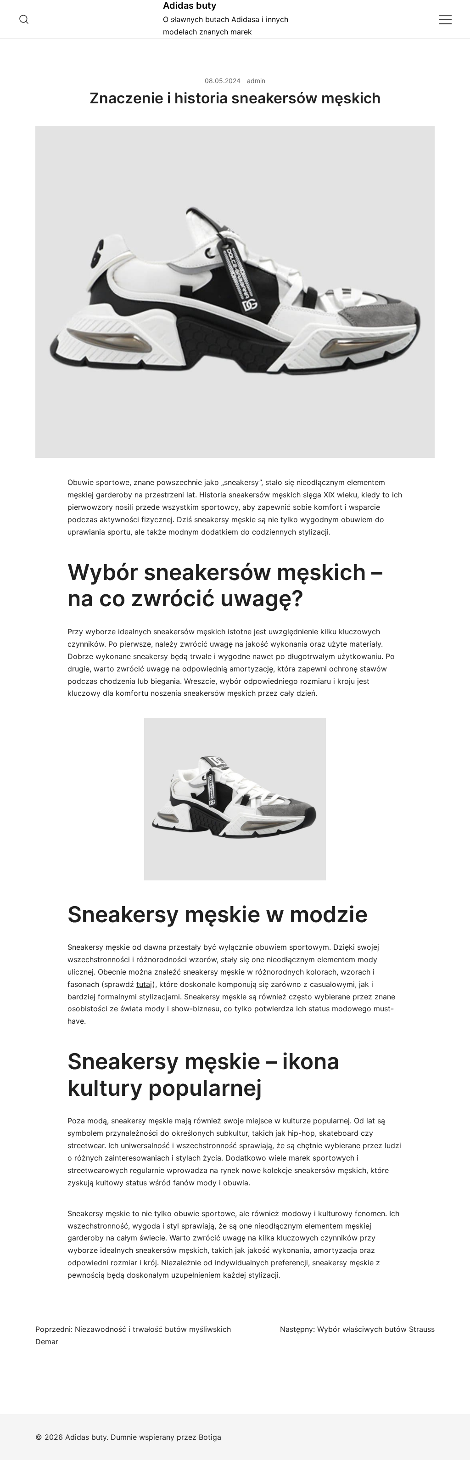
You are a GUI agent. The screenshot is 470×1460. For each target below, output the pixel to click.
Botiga (210, 1437)
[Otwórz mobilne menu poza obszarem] (445, 19)
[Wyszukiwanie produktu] (24, 19)
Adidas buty (190, 5)
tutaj (144, 984)
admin (256, 81)
